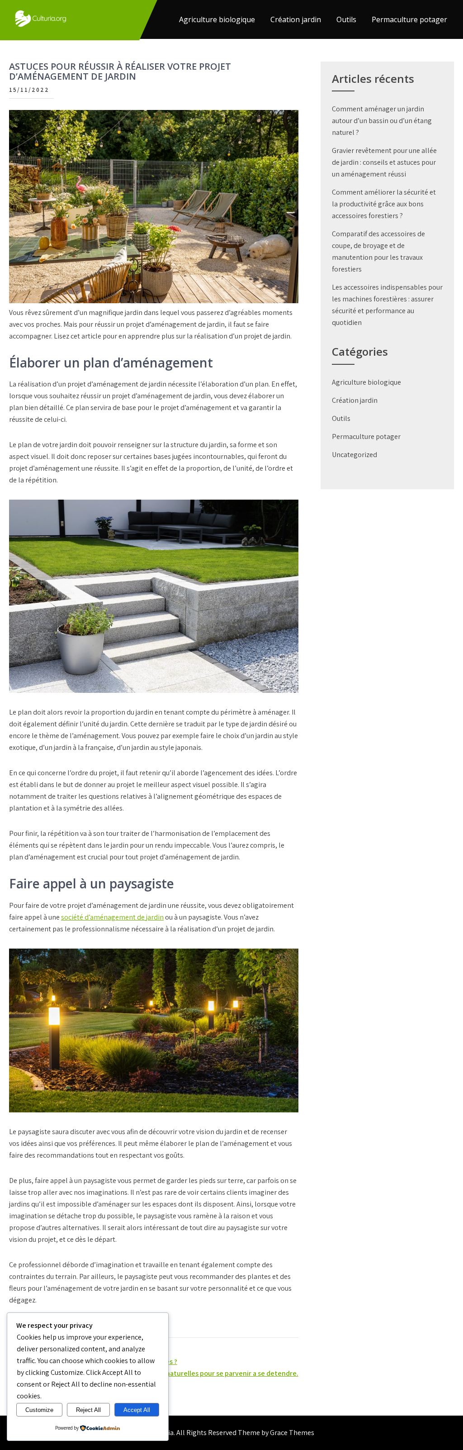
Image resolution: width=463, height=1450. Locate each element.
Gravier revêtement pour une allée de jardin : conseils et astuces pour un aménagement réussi (384, 162)
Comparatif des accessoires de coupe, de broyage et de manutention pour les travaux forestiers (378, 251)
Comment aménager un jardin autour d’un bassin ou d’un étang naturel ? (382, 120)
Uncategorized (354, 454)
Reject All (88, 1410)
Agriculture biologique (217, 19)
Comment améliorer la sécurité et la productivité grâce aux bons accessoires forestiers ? (384, 203)
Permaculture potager (409, 19)
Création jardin (295, 19)
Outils (346, 19)
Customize (39, 1410)
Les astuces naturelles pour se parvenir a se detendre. (213, 1373)
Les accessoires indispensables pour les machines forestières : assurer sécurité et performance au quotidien (387, 304)
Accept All (136, 1410)
